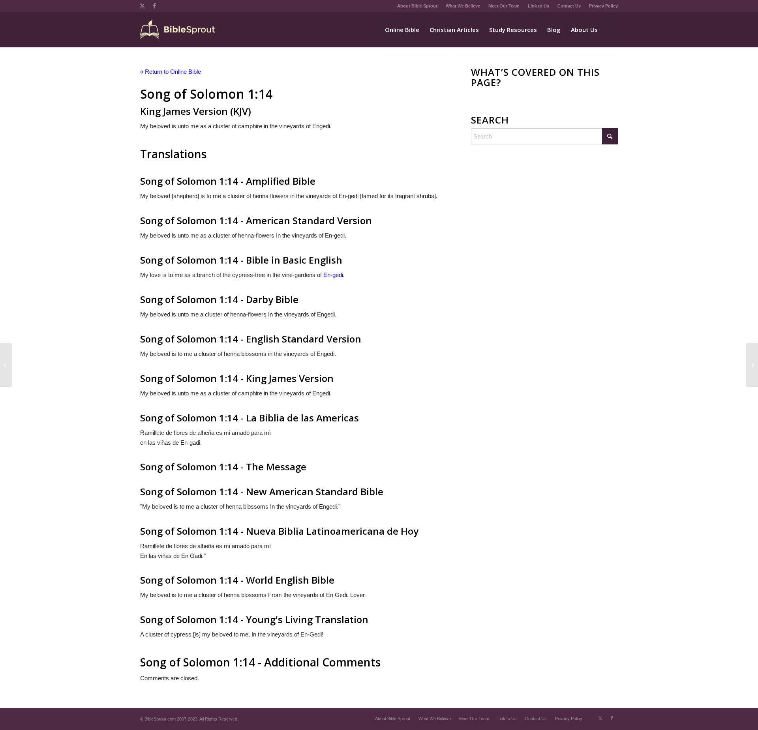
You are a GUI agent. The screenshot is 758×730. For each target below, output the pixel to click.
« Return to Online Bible (170, 71)
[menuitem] (417, 6)
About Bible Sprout (417, 6)
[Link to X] (142, 6)
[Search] (610, 29)
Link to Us (538, 6)
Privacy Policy (603, 6)
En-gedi (333, 274)
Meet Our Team (504, 6)
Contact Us (569, 6)
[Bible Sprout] (178, 29)
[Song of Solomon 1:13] (6, 365)
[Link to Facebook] (154, 6)
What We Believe (463, 6)
